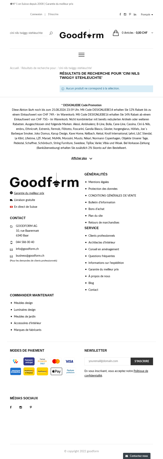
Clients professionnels (101, 235)
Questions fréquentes (101, 256)
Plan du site (95, 216)
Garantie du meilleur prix (59, 4)
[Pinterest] (35, 407)
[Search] (32, 33)
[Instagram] (24, 407)
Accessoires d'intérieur (27, 323)
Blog (91, 283)
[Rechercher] (51, 34)
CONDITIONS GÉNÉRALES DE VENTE (112, 195)
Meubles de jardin (25, 316)
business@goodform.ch (30, 255)
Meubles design (23, 303)
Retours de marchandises (103, 222)
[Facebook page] (14, 407)
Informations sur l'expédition (106, 263)
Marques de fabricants (27, 330)
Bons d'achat (96, 209)
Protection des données (102, 189)
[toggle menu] (81, 55)
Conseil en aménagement (103, 249)
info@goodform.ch (27, 249)
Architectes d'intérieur (101, 242)
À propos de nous (99, 276)
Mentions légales (98, 182)
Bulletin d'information (101, 202)
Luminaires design (25, 310)
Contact (93, 290)
